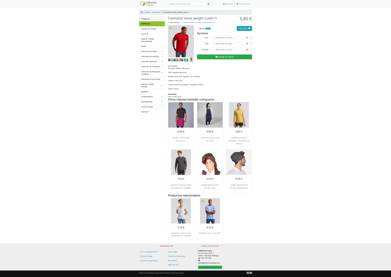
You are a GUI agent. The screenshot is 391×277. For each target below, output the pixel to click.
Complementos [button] (147, 97)
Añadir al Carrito (226, 57)
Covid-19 (144, 34)
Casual (147, 12)
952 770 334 (206, 258)
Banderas (144, 92)
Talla (206, 44)
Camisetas (156, 12)
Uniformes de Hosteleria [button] (150, 67)
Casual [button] (143, 46)
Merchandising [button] (146, 102)
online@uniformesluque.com (209, 263)
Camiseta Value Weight (210, 233)
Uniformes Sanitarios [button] (149, 61)
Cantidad (204, 50)
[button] (228, 4)
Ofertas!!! (145, 24)
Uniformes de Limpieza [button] (150, 56)
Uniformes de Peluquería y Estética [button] (150, 73)
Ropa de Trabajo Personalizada (147, 40)
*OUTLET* (145, 112)
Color (206, 38)
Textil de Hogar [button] (147, 107)
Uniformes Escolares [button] (149, 51)
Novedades (172, 260)
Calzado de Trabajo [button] (148, 29)
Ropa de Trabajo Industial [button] (147, 85)
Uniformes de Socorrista (150, 79)
